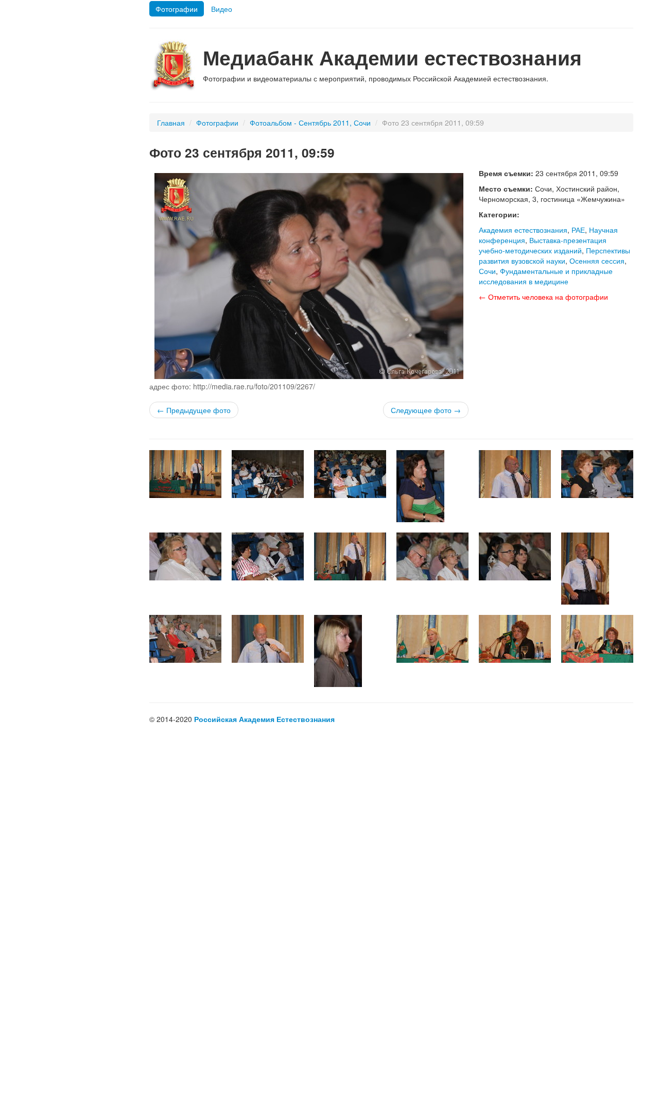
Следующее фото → (426, 410)
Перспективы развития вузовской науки (554, 255)
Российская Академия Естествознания (264, 719)
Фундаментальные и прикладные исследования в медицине (546, 276)
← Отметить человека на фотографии (543, 296)
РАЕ (578, 230)
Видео (221, 9)
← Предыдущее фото (194, 410)
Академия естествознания (523, 230)
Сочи (487, 271)
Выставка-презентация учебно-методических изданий (542, 245)
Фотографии (176, 9)
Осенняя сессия (597, 260)
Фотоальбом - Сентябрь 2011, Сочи (310, 122)
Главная (171, 122)
